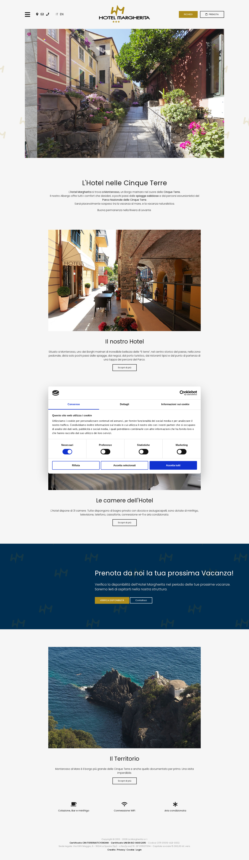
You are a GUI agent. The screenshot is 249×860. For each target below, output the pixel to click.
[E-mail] (42, 14)
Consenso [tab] (74, 404)
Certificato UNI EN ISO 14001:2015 (128, 842)
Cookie (130, 849)
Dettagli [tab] (124, 404)
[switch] (105, 451)
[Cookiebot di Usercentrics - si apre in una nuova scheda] (182, 392)
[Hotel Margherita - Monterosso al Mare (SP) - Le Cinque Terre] (124, 14)
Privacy (121, 849)
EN (62, 14)
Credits (111, 849)
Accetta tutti (173, 465)
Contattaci (141, 600)
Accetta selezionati (124, 465)
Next (229, 93)
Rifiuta (76, 465)
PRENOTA (213, 14)
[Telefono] (47, 14)
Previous (19, 93)
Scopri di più (124, 367)
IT (57, 14)
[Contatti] (37, 14)
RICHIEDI (188, 14)
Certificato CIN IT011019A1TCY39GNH (89, 842)
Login (139, 849)
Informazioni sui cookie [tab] (175, 404)
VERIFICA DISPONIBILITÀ (112, 600)
